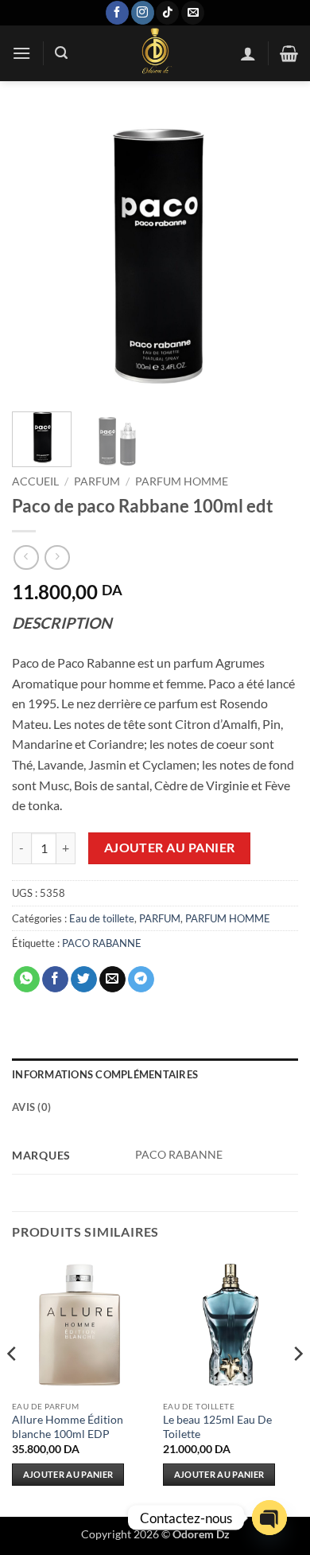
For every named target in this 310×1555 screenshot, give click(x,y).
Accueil (35, 481)
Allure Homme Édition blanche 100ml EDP (67, 1426)
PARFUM (97, 481)
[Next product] (26, 557)
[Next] (272, 256)
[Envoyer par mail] (112, 979)
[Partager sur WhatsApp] (27, 979)
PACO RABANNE (101, 943)
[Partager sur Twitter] (84, 979)
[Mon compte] (248, 53)
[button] (21, 52)
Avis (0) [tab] (31, 1107)
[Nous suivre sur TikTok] (167, 13)
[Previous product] (57, 557)
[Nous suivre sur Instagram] (142, 13)
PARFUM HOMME (181, 481)
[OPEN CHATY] (269, 1517)
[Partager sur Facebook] (55, 979)
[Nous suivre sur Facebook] (117, 13)
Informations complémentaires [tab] (105, 1074)
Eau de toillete (101, 918)
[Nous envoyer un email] (192, 13)
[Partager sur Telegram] (141, 979)
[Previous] (37, 256)
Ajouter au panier (169, 847)
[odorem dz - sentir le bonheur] (153, 53)
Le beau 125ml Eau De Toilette (217, 1426)
